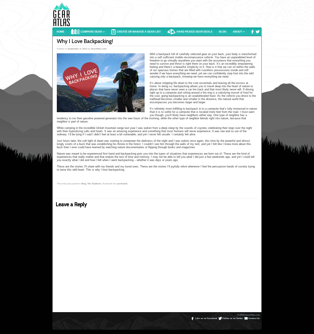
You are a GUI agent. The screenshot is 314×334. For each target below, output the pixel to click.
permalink (122, 183)
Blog (83, 183)
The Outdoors (94, 183)
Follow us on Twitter (232, 318)
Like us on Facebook (206, 318)
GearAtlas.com (99, 49)
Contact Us (254, 318)
